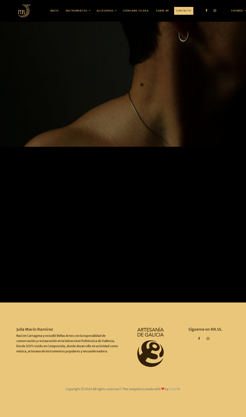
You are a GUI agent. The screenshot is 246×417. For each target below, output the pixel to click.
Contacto (183, 10)
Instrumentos (76, 10)
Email (58, 183)
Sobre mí (162, 10)
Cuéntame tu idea (136, 10)
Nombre (60, 164)
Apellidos (109, 164)
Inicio (54, 10)
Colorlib (174, 389)
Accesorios (105, 10)
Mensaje (60, 219)
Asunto (59, 201)
